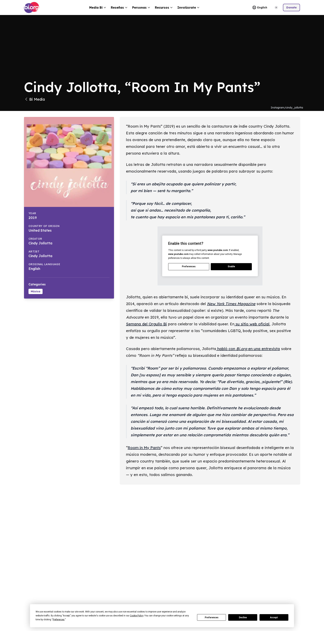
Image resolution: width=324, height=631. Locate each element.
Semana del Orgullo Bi (146, 324)
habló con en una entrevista (248, 348)
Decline (243, 617)
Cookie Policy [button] (136, 615)
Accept (274, 617)
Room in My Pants (144, 447)
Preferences (211, 617)
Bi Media (37, 99)
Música (35, 291)
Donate (291, 7)
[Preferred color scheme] (276, 7)
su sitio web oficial (251, 324)
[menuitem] (97, 7)
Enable (231, 266)
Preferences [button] (58, 619)
